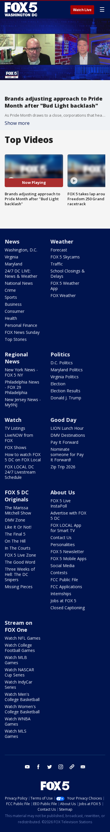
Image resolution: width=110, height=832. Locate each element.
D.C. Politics (61, 362)
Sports (11, 297)
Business (13, 304)
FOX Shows (15, 447)
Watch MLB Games (16, 660)
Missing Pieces (19, 586)
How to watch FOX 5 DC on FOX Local (23, 457)
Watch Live (82, 10)
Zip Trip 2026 (62, 466)
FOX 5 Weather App (64, 285)
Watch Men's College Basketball (22, 696)
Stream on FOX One (18, 626)
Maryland (13, 264)
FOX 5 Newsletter (67, 551)
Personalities (62, 544)
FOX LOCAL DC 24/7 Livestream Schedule (20, 472)
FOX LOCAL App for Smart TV (65, 527)
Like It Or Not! (18, 527)
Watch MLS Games (15, 733)
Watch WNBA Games (18, 721)
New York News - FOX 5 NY (21, 372)
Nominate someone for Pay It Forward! (67, 454)
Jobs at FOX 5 (63, 600)
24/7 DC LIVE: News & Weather (21, 273)
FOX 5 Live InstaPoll (60, 503)
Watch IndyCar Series (18, 684)
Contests (58, 572)
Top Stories (16, 339)
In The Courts (18, 548)
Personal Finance (21, 325)
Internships (60, 593)
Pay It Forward (64, 442)
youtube (27, 766)
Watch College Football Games (20, 647)
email (83, 766)
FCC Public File (64, 579)
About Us (62, 492)
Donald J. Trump (65, 398)
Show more (17, 123)
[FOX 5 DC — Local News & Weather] (22, 9)
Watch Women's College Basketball (22, 709)
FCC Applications (66, 586)
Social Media (62, 565)
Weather (61, 241)
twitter (49, 766)
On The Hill (15, 541)
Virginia (11, 257)
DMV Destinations (67, 435)
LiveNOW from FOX (19, 437)
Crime (10, 290)
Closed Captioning (67, 607)
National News (19, 283)
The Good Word (20, 562)
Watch (13, 419)
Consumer (14, 311)
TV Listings (15, 428)
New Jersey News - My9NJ (23, 402)
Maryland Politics (66, 369)
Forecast (58, 250)
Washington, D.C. (21, 250)
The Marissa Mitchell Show (18, 510)
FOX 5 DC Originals (17, 496)
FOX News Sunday (22, 332)
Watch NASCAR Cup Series (19, 672)
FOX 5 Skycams (65, 257)
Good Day (63, 419)
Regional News (16, 358)
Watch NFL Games (22, 638)
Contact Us (61, 537)
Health (11, 318)
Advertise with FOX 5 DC (68, 515)
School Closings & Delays (67, 273)
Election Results (65, 390)
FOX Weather (63, 295)
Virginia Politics (64, 376)
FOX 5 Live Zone (20, 555)
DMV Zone (15, 520)
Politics (60, 354)
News (12, 241)
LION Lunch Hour (67, 428)
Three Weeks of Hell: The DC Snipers (20, 574)
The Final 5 (15, 534)
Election (57, 383)
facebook (38, 766)
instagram (60, 766)
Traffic (56, 264)
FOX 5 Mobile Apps (68, 558)
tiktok (72, 766)
